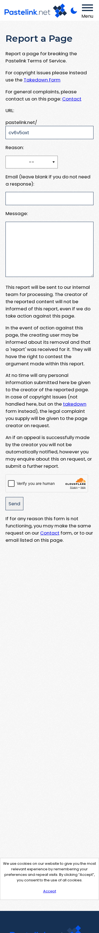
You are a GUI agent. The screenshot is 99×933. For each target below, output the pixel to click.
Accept (49, 891)
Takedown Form (42, 79)
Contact (71, 99)
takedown (74, 404)
